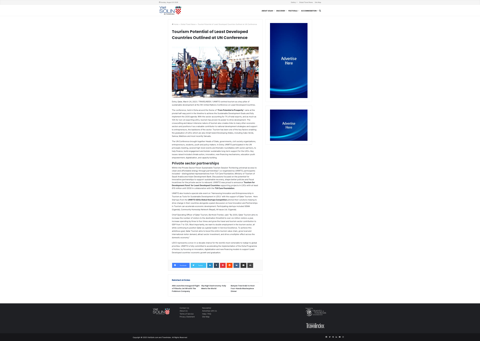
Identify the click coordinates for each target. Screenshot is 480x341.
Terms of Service (187, 314)
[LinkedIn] (210, 265)
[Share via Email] (243, 265)
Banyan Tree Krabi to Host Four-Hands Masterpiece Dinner (243, 288)
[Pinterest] (223, 265)
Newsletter (206, 308)
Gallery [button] (293, 2)
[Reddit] (229, 265)
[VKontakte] (237, 265)
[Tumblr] (216, 265)
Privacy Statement (187, 317)
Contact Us (184, 308)
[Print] (250, 265)
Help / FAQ (206, 314)
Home (176, 24)
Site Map (318, 2)
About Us (184, 311)
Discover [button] (280, 11)
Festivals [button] (293, 11)
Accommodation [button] (309, 11)
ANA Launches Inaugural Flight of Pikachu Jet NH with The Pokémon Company (186, 288)
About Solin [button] (267, 11)
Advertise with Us (209, 311)
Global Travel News (306, 2)
